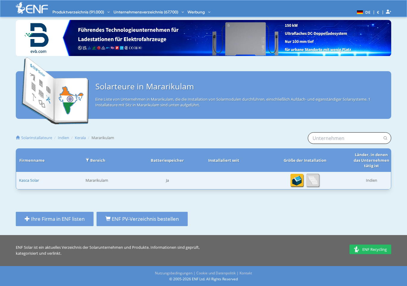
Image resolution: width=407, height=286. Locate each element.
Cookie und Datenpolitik (216, 273)
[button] (362, 12)
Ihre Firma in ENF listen (57, 218)
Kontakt (246, 273)
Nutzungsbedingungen (173, 273)
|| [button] (378, 12)
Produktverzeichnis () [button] (78, 12)
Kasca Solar (29, 180)
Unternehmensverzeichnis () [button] (146, 12)
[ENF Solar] (32, 8)
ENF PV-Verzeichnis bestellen (145, 218)
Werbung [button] (196, 12)
